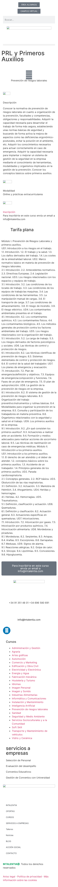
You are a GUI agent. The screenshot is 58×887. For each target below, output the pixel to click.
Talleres (9, 829)
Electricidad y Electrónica (26, 669)
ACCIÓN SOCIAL (13, 847)
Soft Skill (17, 727)
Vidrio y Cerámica (22, 738)
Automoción (19, 658)
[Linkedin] (6, 630)
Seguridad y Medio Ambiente (28, 716)
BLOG (8, 841)
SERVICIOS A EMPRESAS (17, 823)
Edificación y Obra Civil (25, 666)
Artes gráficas (20, 655)
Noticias (9, 835)
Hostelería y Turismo (23, 680)
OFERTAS (10, 811)
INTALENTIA (11, 805)
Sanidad (16, 712)
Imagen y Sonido (21, 691)
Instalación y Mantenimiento (27, 702)
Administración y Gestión (26, 648)
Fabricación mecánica (24, 676)
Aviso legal (9, 876)
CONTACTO (11, 853)
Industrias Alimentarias (24, 694)
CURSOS (10, 817)
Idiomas (16, 684)
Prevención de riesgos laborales (29, 80)
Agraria (16, 651)
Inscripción (9, 211)
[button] (29, 45)
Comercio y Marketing (24, 662)
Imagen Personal (21, 687)
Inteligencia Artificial (23, 705)
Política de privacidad (29, 876)
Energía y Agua (20, 673)
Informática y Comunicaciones (29, 698)
